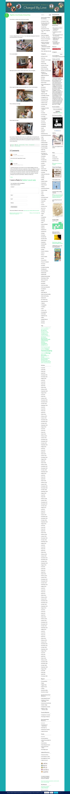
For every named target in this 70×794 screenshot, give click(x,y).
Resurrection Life (45, 279)
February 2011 (44, 640)
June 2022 (43, 430)
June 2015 (43, 546)
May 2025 (43, 383)
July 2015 (43, 545)
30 (60, 228)
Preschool (43, 263)
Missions (43, 227)
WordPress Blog (44, 690)
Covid (43, 110)
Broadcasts (44, 87)
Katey (14, 154)
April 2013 (43, 593)
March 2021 (44, 453)
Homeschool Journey (45, 28)
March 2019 (44, 480)
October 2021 (44, 443)
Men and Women (45, 224)
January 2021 (44, 455)
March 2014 (44, 573)
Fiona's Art (43, 151)
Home (11, 11)
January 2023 (44, 417)
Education (43, 129)
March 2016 (44, 532)
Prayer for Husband (45, 261)
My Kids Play (44, 236)
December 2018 (44, 486)
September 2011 (45, 627)
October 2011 (44, 625)
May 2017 (43, 511)
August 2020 (44, 459)
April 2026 (43, 373)
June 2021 (43, 450)
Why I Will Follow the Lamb (46, 51)
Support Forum (44, 686)
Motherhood (44, 229)
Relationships (44, 272)
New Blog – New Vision (46, 36)
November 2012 (44, 602)
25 (53, 228)
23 (60, 226)
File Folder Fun (44, 727)
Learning (43, 211)
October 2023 (44, 403)
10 (62, 224)
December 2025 (44, 374)
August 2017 (44, 507)
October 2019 (44, 469)
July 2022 (43, 428)
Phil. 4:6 (43, 252)
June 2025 (43, 382)
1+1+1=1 (43, 736)
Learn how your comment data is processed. (31, 210)
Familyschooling (44, 146)
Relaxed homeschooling (46, 276)
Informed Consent (45, 197)
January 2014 (44, 577)
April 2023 (43, 412)
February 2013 (44, 597)
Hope (42, 191)
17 (62, 225)
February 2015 (44, 554)
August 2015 (44, 543)
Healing (43, 175)
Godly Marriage (44, 170)
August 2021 (44, 446)
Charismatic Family (45, 99)
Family (17, 144)
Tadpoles (43, 303)
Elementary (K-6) (45, 133)
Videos (43, 317)
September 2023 (45, 405)
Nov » (56, 229)
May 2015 (43, 548)
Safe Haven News (45, 285)
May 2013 (43, 591)
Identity (43, 195)
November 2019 (44, 468)
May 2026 (43, 371)
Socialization (44, 288)
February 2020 (44, 464)
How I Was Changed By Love (27, 11)
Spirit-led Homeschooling (46, 294)
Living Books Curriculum (46, 706)
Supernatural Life (45, 301)
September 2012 (45, 606)
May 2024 (43, 396)
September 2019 (45, 471)
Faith (42, 137)
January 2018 (44, 500)
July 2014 (43, 566)
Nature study (43, 354)
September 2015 (45, 541)
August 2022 (44, 426)
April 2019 (43, 478)
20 (56, 226)
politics (48, 355)
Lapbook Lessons (45, 731)
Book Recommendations (46, 80)
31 (62, 228)
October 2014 (44, 561)
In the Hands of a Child (46, 756)
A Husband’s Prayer (45, 21)
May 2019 (43, 477)
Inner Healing (44, 199)
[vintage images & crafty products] (56, 189)
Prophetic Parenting (45, 267)
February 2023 (44, 416)
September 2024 (45, 391)
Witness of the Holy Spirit (34, 212)
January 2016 (44, 536)
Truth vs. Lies (44, 310)
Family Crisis (44, 140)
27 (56, 228)
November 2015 (44, 538)
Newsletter (44, 242)
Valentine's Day (44, 315)
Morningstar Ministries (46, 716)
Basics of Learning (45, 68)
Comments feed (55, 158)
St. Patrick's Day (44, 299)
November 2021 (44, 441)
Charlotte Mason (45, 100)
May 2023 (43, 410)
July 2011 (43, 631)
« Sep (53, 229)
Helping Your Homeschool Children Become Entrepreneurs (57, 38)
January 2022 (44, 437)
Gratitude (43, 172)
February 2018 (44, 498)
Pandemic (43, 245)
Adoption (43, 61)
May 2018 (43, 496)
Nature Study (44, 240)
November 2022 (44, 421)
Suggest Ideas (44, 684)
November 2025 (44, 376)
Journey (43, 204)
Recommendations (45, 270)
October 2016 (44, 520)
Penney (12, 144)
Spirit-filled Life (44, 292)
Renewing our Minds (45, 278)
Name (12, 195)
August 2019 (44, 473)
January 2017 (44, 514)
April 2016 (43, 530)
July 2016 (43, 525)
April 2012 (43, 615)
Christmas (43, 106)
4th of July (43, 58)
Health (43, 179)
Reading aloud (44, 269)
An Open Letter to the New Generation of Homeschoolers (45, 24)
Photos (26, 144)
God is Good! (44, 168)
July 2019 (43, 475)
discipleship (44, 338)
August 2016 (44, 523)
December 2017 (44, 502)
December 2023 (44, 399)
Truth (43, 308)
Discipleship (44, 124)
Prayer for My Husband (38, 11)
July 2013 (43, 588)
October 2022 (44, 423)
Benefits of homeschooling (46, 70)
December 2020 (44, 457)
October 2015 (44, 539)
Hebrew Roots (44, 184)
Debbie (14, 163)
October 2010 (44, 647)
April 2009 (43, 674)
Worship (43, 321)
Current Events (44, 114)
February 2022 (44, 435)
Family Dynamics (44, 142)
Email (12, 198)
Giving (43, 166)
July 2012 (43, 609)
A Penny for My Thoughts (46, 59)
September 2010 (45, 649)
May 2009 (43, 672)
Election (43, 131)
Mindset (43, 226)
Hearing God (44, 183)
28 (57, 228)
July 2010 (43, 652)
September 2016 (45, 521)
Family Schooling (44, 144)
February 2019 (44, 482)
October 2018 (44, 489)
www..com (58, 130)
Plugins (43, 683)
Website (12, 202)
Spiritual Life (44, 297)
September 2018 (45, 491)
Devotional (44, 122)
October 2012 (44, 604)
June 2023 (43, 408)
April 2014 (43, 572)
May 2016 (43, 529)
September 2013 (45, 584)
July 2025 (43, 380)
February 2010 (44, 659)
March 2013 (44, 595)
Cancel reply (31, 180)
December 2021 (44, 439)
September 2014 (45, 563)
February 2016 (44, 534)
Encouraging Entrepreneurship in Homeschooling (56, 42)
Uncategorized (31, 144)
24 (62, 226)
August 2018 (44, 493)
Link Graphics (44, 33)
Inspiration (43, 200)
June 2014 (43, 568)
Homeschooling (21, 144)
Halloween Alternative (45, 174)
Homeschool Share (45, 754)
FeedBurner (60, 112)
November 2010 (44, 645)
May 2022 (43, 432)
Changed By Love (45, 97)
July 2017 (43, 509)
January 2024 (44, 398)
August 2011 (44, 629)
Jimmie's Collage (44, 704)
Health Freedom (44, 181)
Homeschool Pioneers (45, 188)
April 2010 (43, 656)
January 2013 (44, 598)
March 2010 (44, 658)
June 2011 (43, 632)
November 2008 (44, 676)
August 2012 (44, 607)
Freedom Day (44, 159)
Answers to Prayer (45, 65)
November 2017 (44, 503)
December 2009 (44, 661)
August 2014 (44, 564)
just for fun (44, 208)
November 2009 (44, 663)
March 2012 (44, 616)
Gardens (43, 163)
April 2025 (43, 385)
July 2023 (43, 407)
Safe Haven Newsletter (46, 287)
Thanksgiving (44, 304)
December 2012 (44, 600)
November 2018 (44, 487)
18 (53, 226)
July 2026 (43, 367)
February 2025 (44, 389)
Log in (54, 155)
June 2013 (43, 589)
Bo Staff (43, 78)
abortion (46, 327)
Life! (42, 215)
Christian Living (44, 104)
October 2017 (44, 505)
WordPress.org (55, 160)
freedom (43, 344)
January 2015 (44, 555)
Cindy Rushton (44, 743)
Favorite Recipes (45, 147)
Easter (43, 128)
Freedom (43, 157)
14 (57, 225)
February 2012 (44, 618)
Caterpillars (47, 332)
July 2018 (43, 495)
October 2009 (44, 665)
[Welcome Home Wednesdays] (57, 239)
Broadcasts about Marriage (44, 332)
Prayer (43, 258)
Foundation (44, 156)
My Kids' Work (44, 238)
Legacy (43, 213)
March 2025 (44, 387)
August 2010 (44, 650)
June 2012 (43, 611)
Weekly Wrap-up (45, 319)
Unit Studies (44, 313)
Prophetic (43, 265)
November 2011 (44, 624)
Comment (13, 186)
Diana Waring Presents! (46, 698)
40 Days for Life (44, 56)
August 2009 (44, 668)
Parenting (43, 247)
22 (59, 226)
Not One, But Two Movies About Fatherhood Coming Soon (16, 213)
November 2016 (44, 518)
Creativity (43, 112)
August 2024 (44, 392)
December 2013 (44, 579)
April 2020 (43, 460)
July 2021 (43, 448)
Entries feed (55, 156)
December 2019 (44, 466)
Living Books (44, 217)
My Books (43, 235)
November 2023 (44, 401)
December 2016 (44, 516)
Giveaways (43, 165)
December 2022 (44, 419)
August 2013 (44, 586)
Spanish (43, 290)
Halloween (46, 345)
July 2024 (43, 394)
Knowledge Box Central (46, 758)
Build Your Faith (44, 93)
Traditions (43, 306)
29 (59, 228)
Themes (43, 688)
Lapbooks (43, 209)
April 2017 (43, 512)
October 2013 (44, 582)
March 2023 (44, 414)
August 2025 (44, 378)
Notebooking (44, 243)
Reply (12, 160)
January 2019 (44, 484)
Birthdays (43, 77)
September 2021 (45, 444)
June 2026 (43, 369)
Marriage (43, 218)
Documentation (44, 681)
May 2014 (43, 570)
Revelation (43, 281)
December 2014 (44, 557)
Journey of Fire (44, 206)
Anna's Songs (44, 63)
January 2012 (44, 620)
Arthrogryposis (44, 67)
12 (54, 225)
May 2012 (43, 613)
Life (44, 353)
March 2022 (44, 434)
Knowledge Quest (45, 749)
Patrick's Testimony (45, 251)
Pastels (43, 249)
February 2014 (44, 575)
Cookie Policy (44, 26)
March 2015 (44, 552)
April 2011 (43, 636)
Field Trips (43, 149)
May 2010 (43, 654)
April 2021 (43, 451)
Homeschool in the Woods (46, 703)
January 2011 (44, 641)
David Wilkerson (47, 335)
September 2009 (45, 667)
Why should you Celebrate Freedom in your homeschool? (57, 29)
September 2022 (45, 425)
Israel (43, 202)
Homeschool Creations (46, 729)
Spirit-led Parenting (45, 295)
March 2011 (44, 638)
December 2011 (44, 622)
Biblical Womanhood (45, 75)
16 (60, 225)
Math (42, 222)
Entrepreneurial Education (46, 135)
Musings (43, 233)
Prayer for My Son (45, 40)
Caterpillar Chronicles (45, 95)
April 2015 (43, 550)
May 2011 (43, 634)
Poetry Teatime (44, 256)
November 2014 (44, 559)
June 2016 (43, 527)
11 (53, 225)
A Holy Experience (45, 738)
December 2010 (44, 643)
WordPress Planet (45, 692)
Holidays (43, 186)
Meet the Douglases (17, 11)
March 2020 (44, 462)
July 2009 (43, 670)
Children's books (44, 102)
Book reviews (44, 82)
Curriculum (43, 116)
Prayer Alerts (44, 260)
